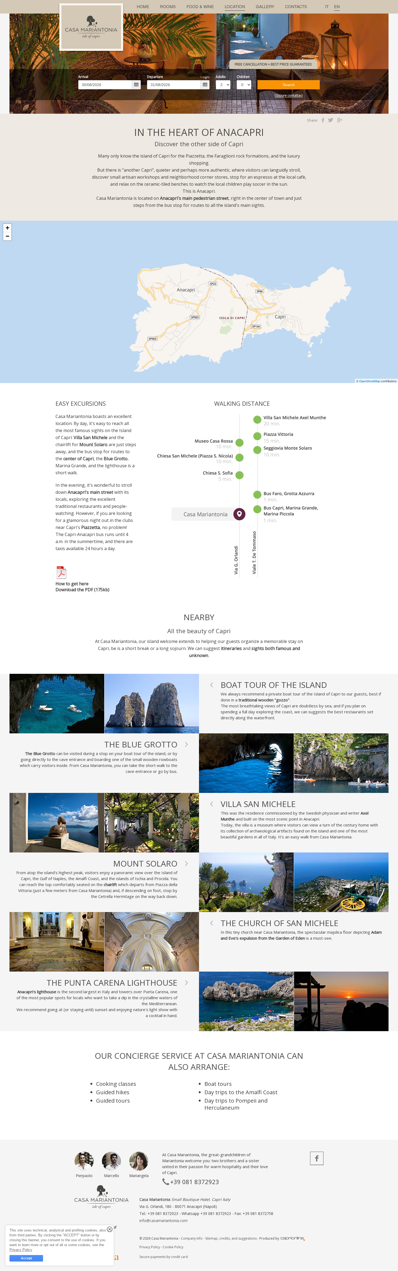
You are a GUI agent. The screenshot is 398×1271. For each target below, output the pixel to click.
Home (143, 6)
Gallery (265, 6)
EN (337, 6)
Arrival (83, 76)
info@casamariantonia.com (163, 1220)
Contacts (296, 6)
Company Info (192, 1238)
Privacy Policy (150, 1247)
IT (327, 6)
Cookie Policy (173, 1247)
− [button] (7, 236)
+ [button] (7, 227)
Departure (155, 76)
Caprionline (292, 1238)
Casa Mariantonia (154, 1199)
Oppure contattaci (289, 95)
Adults (221, 76)
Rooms (168, 6)
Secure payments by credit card (163, 1256)
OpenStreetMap (369, 381)
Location (235, 6)
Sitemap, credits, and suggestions (231, 1238)
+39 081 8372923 (216, 1213)
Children (243, 76)
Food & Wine (200, 6)
